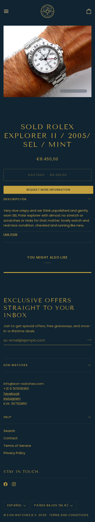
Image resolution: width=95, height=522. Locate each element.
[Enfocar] (12, 89)
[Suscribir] (87, 339)
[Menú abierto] (10, 11)
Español (14, 505)
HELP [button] (7, 417)
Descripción (15, 199)
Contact (11, 438)
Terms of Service (17, 445)
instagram (12, 398)
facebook (11, 393)
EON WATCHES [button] (16, 365)
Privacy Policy (14, 453)
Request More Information (48, 190)
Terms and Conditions (68, 515)
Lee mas (10, 234)
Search (9, 430)
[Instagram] (14, 484)
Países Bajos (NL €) (51, 505)
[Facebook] (6, 484)
